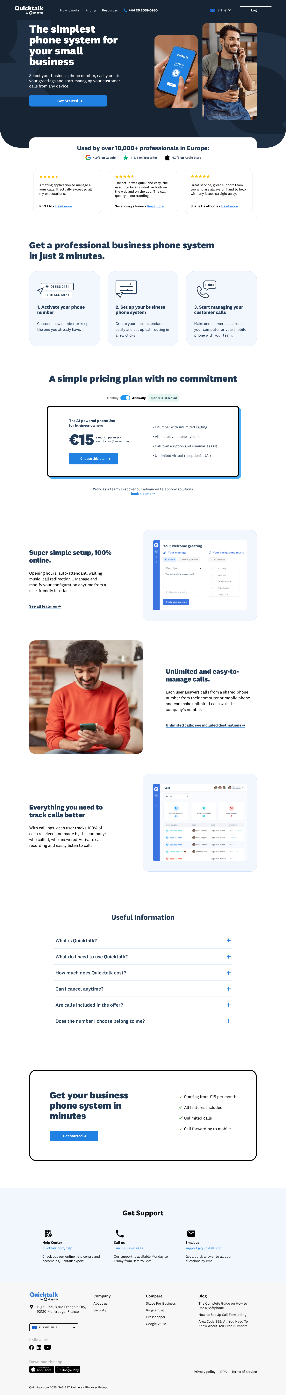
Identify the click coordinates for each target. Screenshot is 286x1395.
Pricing (90, 10)
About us (100, 1303)
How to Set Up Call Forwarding (222, 1314)
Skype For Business (161, 1303)
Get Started (70, 100)
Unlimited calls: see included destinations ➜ (205, 725)
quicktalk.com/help (57, 1248)
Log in (256, 10)
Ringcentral (155, 1310)
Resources (110, 10)
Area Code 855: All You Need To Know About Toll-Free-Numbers (223, 1323)
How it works (70, 10)
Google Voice (156, 1323)
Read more (63, 206)
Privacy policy (205, 1371)
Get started (75, 1135)
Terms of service (244, 1371)
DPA (223, 1371)
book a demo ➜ (143, 493)
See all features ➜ (45, 606)
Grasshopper (155, 1317)
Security (99, 1310)
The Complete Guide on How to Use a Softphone (222, 1305)
